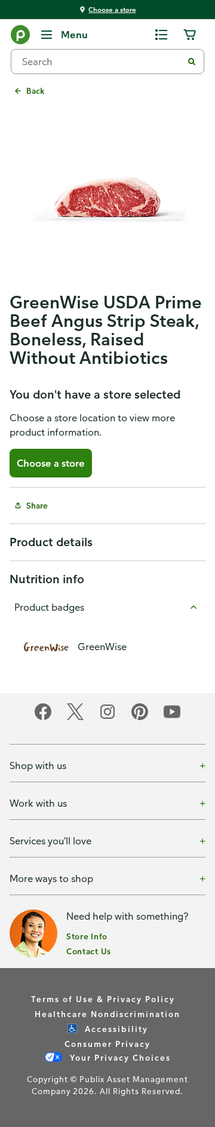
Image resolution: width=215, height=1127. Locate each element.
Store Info (87, 936)
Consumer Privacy (107, 1044)
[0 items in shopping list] (161, 35)
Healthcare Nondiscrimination (107, 1014)
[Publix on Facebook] (43, 718)
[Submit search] (191, 61)
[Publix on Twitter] (75, 718)
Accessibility (115, 1029)
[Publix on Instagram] (107, 718)
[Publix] (20, 37)
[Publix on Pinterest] (139, 718)
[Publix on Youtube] (172, 718)
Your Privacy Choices (119, 1057)
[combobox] (101, 61)
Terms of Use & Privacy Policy (103, 999)
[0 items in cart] (190, 35)
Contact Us (88, 951)
